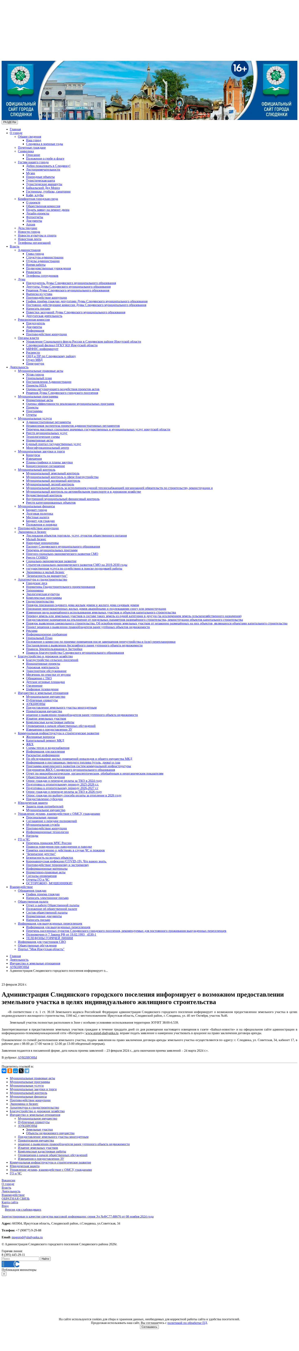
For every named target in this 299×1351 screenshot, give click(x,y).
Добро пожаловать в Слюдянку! (48, 166)
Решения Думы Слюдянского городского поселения (62, 392)
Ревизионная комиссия (34, 319)
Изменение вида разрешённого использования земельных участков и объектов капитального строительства (101, 612)
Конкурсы (33, 455)
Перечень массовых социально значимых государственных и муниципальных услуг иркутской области (98, 429)
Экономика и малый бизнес (45, 572)
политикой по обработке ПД (187, 1323)
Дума (21, 279)
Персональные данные (42, 817)
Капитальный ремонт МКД (45, 740)
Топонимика (35, 590)
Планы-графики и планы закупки (49, 462)
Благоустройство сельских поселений (52, 660)
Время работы (36, 264)
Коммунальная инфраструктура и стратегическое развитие (58, 733)
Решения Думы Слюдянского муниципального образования (67, 290)
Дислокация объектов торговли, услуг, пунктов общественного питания (76, 535)
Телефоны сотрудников (42, 275)
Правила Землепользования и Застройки (54, 649)
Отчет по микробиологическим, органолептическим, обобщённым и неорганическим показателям (94, 773)
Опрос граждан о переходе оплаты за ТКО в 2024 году (64, 780)
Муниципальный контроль (36, 469)
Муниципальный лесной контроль (50, 484)
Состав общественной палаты (47, 912)
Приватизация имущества (44, 711)
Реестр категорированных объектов (51, 502)
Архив (30, 224)
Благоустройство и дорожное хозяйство (45, 656)
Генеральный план (39, 378)
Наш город (33, 140)
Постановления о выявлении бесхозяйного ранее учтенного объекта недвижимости (84, 645)
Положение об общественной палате (51, 909)
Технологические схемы (43, 436)
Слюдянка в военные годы (44, 144)
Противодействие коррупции (46, 297)
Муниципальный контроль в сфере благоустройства (62, 477)
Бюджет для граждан (40, 521)
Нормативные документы (44, 916)
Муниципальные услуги (35, 418)
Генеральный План (39, 638)
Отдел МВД (34, 360)
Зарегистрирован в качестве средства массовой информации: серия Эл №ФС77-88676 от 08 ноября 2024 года (78, 1216)
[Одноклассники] (9, 1070)
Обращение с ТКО (39, 678)
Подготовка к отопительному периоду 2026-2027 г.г (62, 788)
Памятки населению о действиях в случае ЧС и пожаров (65, 850)
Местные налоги (37, 517)
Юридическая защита (33, 802)
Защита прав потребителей (44, 806)
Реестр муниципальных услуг (47, 433)
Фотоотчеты (34, 217)
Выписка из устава (39, 294)
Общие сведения (29, 136)
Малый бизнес (36, 539)
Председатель (35, 323)
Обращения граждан (32, 890)
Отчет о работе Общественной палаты (52, 905)
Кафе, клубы (35, 195)
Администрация (29, 250)
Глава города (35, 253)
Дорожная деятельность (42, 667)
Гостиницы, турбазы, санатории (48, 191)
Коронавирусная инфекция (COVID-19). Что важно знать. (66, 861)
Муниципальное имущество (45, 696)
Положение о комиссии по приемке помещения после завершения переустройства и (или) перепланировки (101, 641)
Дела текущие (27, 228)
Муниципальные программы (38, 396)
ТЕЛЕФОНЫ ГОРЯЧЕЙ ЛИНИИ (49, 938)
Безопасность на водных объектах (49, 857)
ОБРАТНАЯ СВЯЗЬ (15, 1198)
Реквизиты (33, 272)
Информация (35, 330)
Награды (32, 835)
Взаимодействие (21, 887)
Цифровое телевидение (42, 689)
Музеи (30, 173)
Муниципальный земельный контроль (52, 473)
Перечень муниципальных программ (51, 550)
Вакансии (8, 1180)
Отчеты (31, 414)
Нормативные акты (39, 400)
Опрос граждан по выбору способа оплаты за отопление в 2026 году (73, 795)
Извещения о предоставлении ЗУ (49, 729)
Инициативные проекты (43, 663)
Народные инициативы (42, 543)
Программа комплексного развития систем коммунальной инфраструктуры (78, 766)
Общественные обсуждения (45, 777)
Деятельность (19, 367)
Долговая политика (39, 513)
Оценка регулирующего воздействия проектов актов (62, 389)
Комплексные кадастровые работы (50, 722)
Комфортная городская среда (38, 198)
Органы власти (28, 338)
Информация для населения (45, 751)
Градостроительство (40, 601)
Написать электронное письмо (47, 898)
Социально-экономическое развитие (51, 561)
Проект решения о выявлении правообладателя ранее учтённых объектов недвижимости (88, 627)
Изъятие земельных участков (46, 718)
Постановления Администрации (48, 382)
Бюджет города (36, 510)
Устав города (35, 374)
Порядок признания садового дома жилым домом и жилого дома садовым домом (82, 605)
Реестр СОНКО (37, 557)
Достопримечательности (43, 169)
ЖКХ (30, 744)
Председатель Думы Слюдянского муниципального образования (71, 283)
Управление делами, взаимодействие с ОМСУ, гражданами (59, 813)
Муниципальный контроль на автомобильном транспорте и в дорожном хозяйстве (83, 491)
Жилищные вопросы (40, 737)
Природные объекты (40, 177)
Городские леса (36, 583)
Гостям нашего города (33, 162)
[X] (21, 1070)
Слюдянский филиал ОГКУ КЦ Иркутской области (62, 345)
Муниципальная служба (43, 824)
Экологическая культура (43, 594)
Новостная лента (29, 239)
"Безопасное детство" (41, 854)
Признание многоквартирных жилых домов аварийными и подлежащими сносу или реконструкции (96, 608)
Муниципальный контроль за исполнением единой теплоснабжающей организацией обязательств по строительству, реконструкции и (119, 488)
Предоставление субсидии (44, 799)
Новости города (29, 231)
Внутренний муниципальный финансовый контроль (62, 499)
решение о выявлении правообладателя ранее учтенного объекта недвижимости (82, 715)
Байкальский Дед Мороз (43, 188)
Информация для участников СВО (42, 942)
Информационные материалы (47, 868)
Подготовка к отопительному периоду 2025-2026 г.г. (62, 784)
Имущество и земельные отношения (43, 693)
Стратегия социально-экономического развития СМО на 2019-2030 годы (76, 565)
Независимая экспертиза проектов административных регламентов (73, 425)
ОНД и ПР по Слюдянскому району (51, 356)
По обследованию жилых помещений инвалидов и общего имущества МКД (79, 758)
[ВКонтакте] (4, 1070)
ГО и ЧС (24, 839)
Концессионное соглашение (45, 466)
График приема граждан (43, 894)
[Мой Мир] (15, 1070)
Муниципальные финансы (36, 506)
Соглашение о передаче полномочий (51, 821)
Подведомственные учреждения (48, 268)
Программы (34, 411)
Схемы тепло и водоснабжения (47, 748)
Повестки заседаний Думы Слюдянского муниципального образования (75, 312)
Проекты (32, 407)
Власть (14, 246)
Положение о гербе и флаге (45, 158)
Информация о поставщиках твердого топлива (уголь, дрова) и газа (73, 762)
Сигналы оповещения (41, 876)
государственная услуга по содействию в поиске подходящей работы (74, 568)
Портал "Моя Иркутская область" (41, 949)
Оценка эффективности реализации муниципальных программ (70, 403)
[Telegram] (26, 1070)
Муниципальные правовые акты (40, 371)
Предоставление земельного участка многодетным (61, 707)
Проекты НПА (36, 385)
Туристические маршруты (44, 184)
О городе (16, 133)
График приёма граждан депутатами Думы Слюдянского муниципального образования (86, 301)
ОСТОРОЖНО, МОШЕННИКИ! (49, 883)
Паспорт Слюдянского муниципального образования (63, 546)
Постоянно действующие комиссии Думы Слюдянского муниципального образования (86, 305)
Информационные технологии (47, 832)
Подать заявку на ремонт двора (47, 209)
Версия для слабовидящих (23, 1209)
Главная (15, 129)
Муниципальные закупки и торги (41, 451)
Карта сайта (10, 1202)
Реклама (31, 630)
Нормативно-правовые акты (45, 872)
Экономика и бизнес (32, 532)
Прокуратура (35, 363)
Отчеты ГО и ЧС (37, 879)
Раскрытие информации (43, 755)
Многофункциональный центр (47, 447)
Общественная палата (33, 901)
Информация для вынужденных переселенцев (50, 923)
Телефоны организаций (34, 242)
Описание (33, 155)
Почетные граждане (32, 147)
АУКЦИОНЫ (35, 704)
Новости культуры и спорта (37, 235)
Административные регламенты (48, 422)
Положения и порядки (41, 524)
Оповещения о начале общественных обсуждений (61, 726)
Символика (26, 151)
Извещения (34, 458)
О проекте (33, 202)
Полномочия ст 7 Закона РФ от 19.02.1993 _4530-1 (61, 934)
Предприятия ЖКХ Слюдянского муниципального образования (70, 769)
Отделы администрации (43, 261)
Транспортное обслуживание (46, 671)
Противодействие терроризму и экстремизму (57, 865)
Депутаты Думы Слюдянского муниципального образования (68, 286)
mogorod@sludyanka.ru (27, 1237)
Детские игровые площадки (45, 682)
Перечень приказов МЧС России (49, 843)
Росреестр (33, 352)
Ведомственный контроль (44, 495)
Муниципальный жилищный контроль (53, 480)
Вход (5, 1206)
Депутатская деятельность (44, 316)
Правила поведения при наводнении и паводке (59, 846)
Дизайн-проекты (37, 213)
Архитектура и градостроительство (42, 579)
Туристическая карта (40, 180)
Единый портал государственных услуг (53, 444)
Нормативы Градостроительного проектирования (60, 586)
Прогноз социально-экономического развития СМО (62, 554)
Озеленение (34, 685)
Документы (34, 220)
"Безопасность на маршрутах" (47, 575)
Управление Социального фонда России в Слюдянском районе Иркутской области (83, 341)
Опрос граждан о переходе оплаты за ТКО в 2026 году (64, 791)
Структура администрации (44, 257)
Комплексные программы (44, 597)
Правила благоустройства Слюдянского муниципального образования (75, 652)
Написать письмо (38, 308)
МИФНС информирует (42, 349)
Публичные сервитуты (42, 700)
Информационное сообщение (46, 634)
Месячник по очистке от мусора (48, 674)
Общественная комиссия (43, 206)
